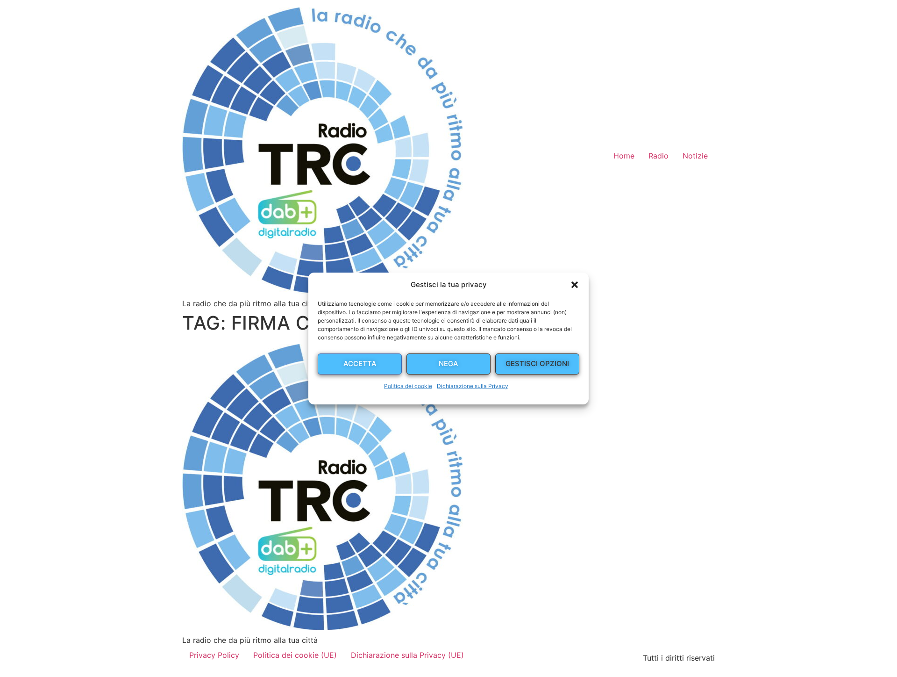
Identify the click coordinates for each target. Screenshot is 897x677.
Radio (658, 155)
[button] (574, 284)
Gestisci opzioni (537, 363)
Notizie (695, 155)
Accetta (360, 363)
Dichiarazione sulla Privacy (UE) (407, 655)
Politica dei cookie (408, 385)
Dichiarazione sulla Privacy (472, 385)
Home (623, 155)
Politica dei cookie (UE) (295, 655)
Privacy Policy (214, 655)
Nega (448, 363)
